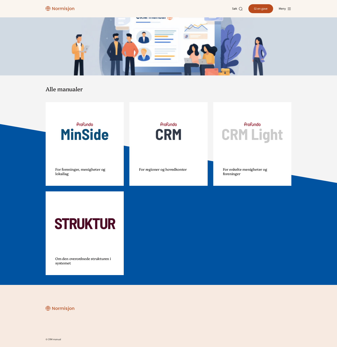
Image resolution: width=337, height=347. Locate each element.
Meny (282, 8)
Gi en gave (260, 8)
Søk (235, 8)
